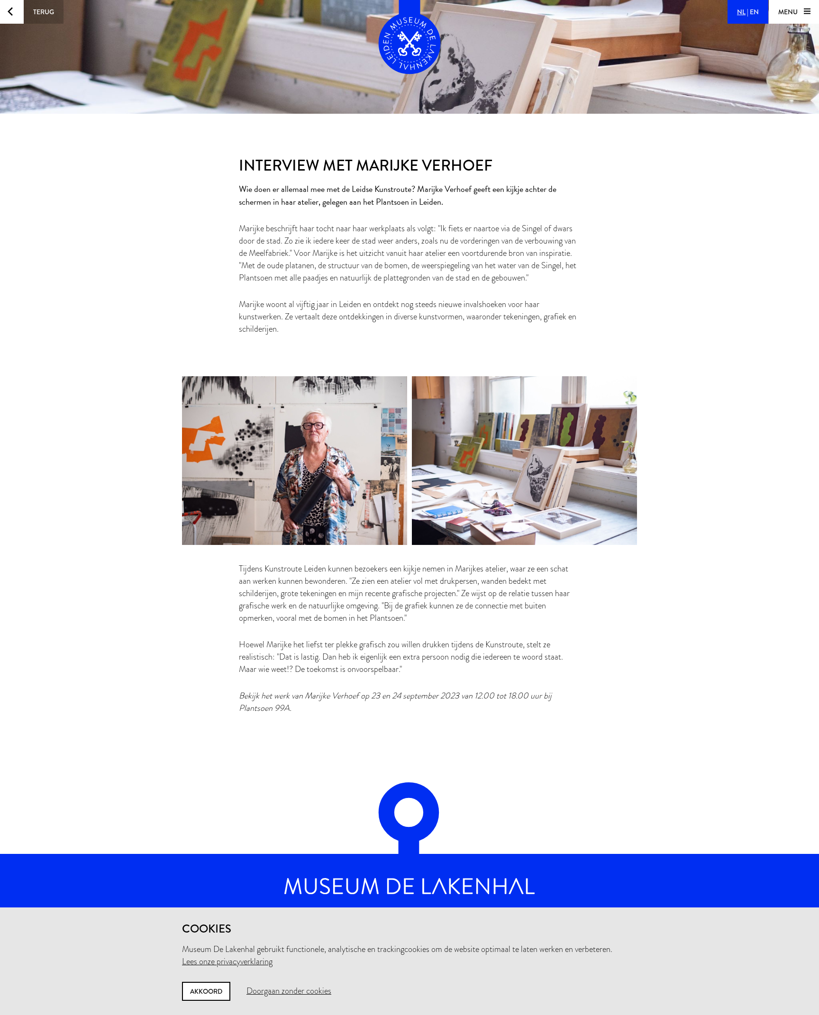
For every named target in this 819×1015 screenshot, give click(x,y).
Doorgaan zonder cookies (288, 991)
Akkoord (206, 991)
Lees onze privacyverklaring (227, 961)
